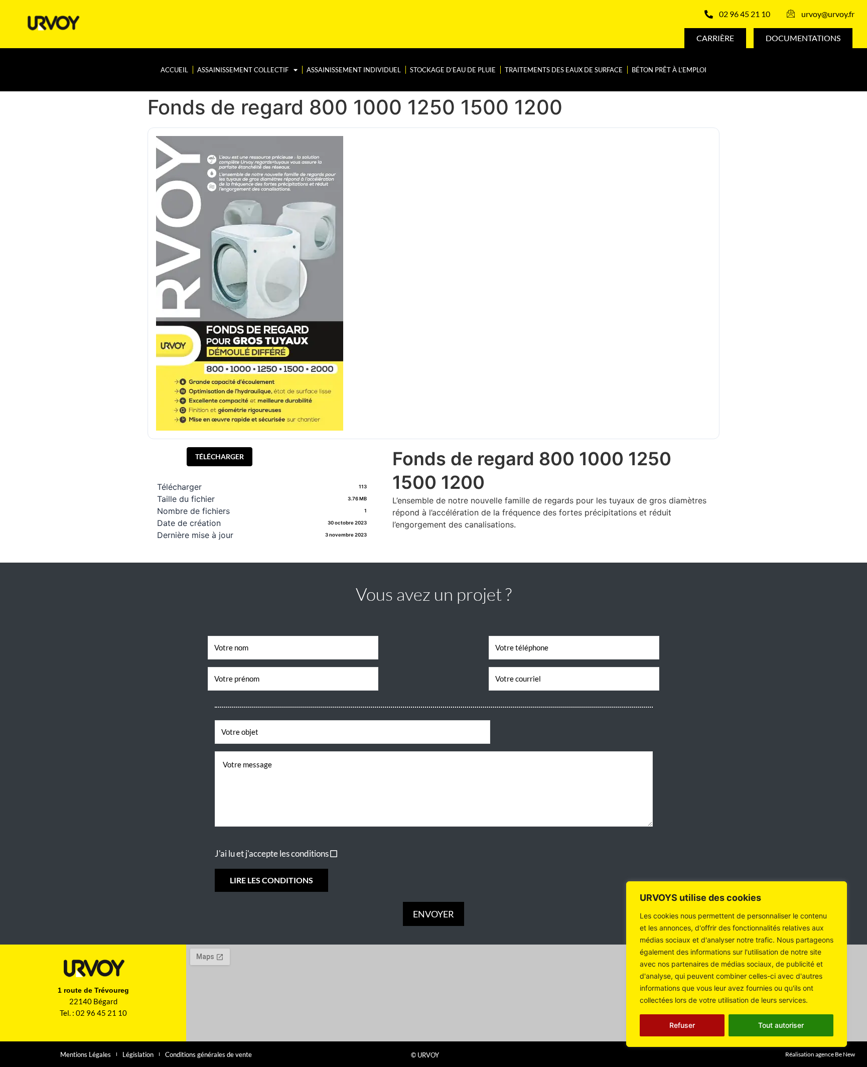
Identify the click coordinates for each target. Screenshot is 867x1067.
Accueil (174, 70)
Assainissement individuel (354, 70)
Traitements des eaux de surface (564, 70)
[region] (736, 964)
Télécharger (219, 456)
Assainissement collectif (242, 70)
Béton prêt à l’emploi (669, 70)
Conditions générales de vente (208, 1054)
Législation (138, 1054)
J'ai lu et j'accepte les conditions (272, 853)
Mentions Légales (85, 1054)
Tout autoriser (781, 1025)
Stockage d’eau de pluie (453, 70)
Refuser (682, 1025)
